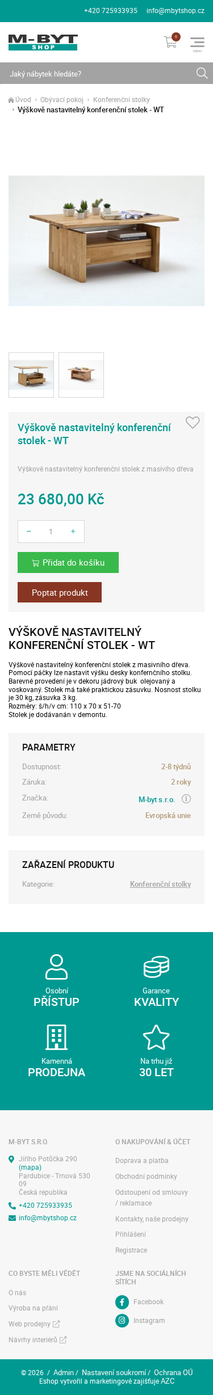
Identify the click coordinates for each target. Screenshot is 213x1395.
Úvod (23, 100)
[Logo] (43, 42)
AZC (167, 1381)
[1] (202, 73)
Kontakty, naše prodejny (152, 1219)
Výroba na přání (33, 1308)
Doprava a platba (142, 1160)
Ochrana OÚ (173, 1372)
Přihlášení (130, 1234)
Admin (63, 1372)
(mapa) (30, 1167)
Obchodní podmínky (146, 1176)
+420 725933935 (110, 10)
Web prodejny (30, 1324)
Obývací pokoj (61, 100)
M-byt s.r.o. (157, 799)
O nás (17, 1292)
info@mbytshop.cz (175, 10)
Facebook (148, 1302)
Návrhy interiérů (33, 1340)
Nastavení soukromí (114, 1372)
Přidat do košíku (74, 562)
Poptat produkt (60, 592)
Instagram (149, 1320)
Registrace (131, 1250)
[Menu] (197, 42)
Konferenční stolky (121, 100)
